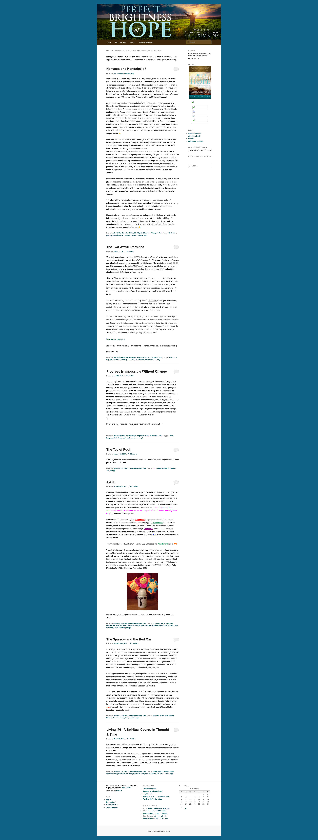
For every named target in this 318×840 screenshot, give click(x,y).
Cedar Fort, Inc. (126, 788)
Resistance (110, 627)
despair (109, 773)
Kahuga (119, 790)
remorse (150, 360)
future (114, 773)
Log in (108, 799)
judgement (123, 625)
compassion (157, 771)
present (147, 773)
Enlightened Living (112, 625)
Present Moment (141, 360)
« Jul (185, 809)
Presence (173, 468)
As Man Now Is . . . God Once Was (156, 796)
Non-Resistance (157, 625)
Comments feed (112, 804)
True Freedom (120, 627)
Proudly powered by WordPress (159, 831)
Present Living (173, 625)
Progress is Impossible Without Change (136, 371)
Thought (120, 438)
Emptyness (157, 468)
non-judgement (146, 625)
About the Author (194, 133)
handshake (117, 235)
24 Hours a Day (158, 623)
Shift (115, 438)
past (142, 773)
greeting (109, 235)
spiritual (153, 773)
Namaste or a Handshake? (126, 68)
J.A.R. (111, 482)
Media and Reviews (146, 42)
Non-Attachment (134, 625)
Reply (157, 360)
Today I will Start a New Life (158, 808)
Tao (107, 470)
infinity (162, 715)
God (174, 233)
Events (132, 42)
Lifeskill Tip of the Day (121, 233)
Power (171, 435)
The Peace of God (149, 788)
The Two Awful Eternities (125, 246)
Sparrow (116, 718)
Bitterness (116, 360)
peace (134, 235)
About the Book (120, 42)
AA (111, 360)
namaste (128, 235)
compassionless (168, 771)
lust (166, 715)
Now (165, 625)
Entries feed (111, 802)
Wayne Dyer (128, 438)
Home (109, 42)
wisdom (160, 773)
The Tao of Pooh (118, 449)
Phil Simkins (129, 73)
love (122, 235)
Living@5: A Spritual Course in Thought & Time (145, 233)
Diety (171, 233)
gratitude (156, 715)
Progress (109, 438)
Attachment (168, 623)
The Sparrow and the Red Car (128, 639)
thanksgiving (124, 718)
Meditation (165, 468)
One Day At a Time (127, 360)
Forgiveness (147, 794)
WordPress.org (112, 807)
